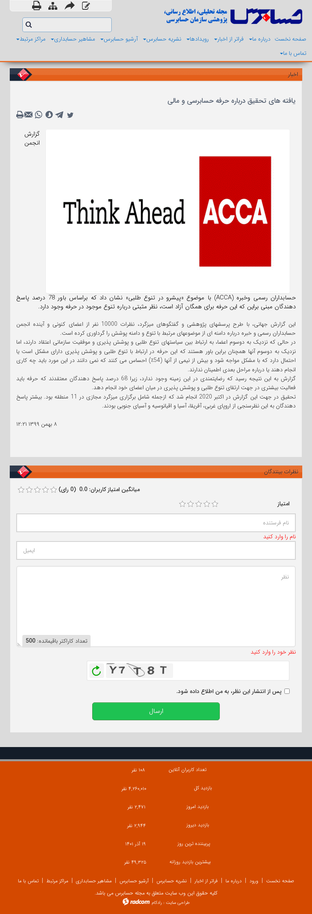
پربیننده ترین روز (194, 843)
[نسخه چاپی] (36, 5)
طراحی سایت (178, 902)
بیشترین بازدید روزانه (190, 862)
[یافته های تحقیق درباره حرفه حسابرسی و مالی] (168, 210)
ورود (253, 881)
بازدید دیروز (197, 825)
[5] (215, 504)
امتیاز (283, 503)
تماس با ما (28, 881)
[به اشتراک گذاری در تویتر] (70, 114)
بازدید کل (203, 788)
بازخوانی (96, 669)
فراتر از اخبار (206, 881)
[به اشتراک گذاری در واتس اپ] (38, 114)
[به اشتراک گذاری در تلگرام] (59, 114)
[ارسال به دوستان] (70, 5)
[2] (190, 504)
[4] (206, 504)
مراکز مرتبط (57, 881)
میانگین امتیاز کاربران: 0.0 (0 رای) (99, 489)
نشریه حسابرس (171, 881)
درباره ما (233, 881)
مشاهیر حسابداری (94, 881)
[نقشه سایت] (52, 7)
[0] (21, 490)
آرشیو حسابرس (134, 881)
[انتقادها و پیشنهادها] (86, 7)
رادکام (157, 902)
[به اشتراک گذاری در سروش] (49, 114)
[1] (182, 504)
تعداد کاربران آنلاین (187, 769)
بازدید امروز (197, 806)
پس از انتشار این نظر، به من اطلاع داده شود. (229, 691)
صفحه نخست (280, 881)
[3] (198, 504)
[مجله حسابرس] (232, 16)
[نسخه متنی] (20, 114)
